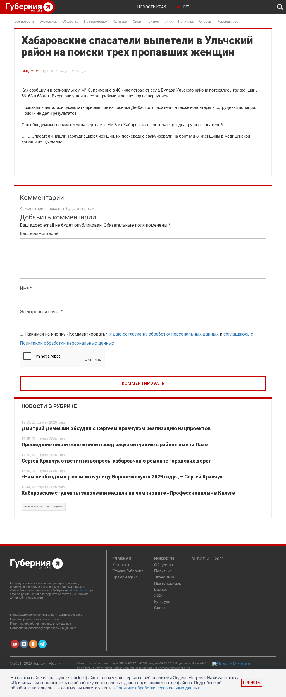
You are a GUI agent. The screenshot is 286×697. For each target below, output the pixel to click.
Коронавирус (227, 21)
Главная (121, 559)
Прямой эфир (125, 577)
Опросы (205, 21)
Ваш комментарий (39, 233)
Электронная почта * (41, 311)
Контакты (120, 565)
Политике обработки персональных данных (158, 687)
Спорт (138, 21)
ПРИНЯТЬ (251, 683)
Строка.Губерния (128, 571)
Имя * (26, 288)
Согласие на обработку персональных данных (43, 628)
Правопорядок (95, 21)
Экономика (48, 21)
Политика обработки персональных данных (41, 623)
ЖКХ (169, 21)
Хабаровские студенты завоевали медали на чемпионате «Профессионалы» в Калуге (128, 493)
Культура (120, 21)
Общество (70, 21)
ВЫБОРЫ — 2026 (207, 559)
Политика (186, 21)
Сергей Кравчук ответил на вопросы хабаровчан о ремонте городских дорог (116, 461)
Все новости (24, 21)
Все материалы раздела (43, 506)
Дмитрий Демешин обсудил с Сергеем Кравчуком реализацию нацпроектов (116, 428)
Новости (164, 559)
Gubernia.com (79, 590)
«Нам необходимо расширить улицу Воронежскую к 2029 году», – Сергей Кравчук (122, 477)
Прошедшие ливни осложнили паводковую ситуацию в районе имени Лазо (115, 444)
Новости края (151, 7)
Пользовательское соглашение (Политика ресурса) (47, 614)
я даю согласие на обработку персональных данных (164, 334)
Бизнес (154, 21)
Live (185, 7)
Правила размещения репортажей (34, 619)
